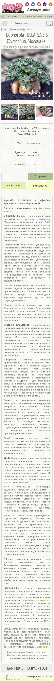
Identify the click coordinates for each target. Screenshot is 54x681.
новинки (38, 16)
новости (49, 16)
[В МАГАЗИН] (19, 11)
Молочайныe (33, 143)
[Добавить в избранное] (13, 185)
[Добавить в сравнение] (40, 185)
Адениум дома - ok (51, 4)
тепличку (45, 600)
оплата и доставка (15, 16)
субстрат (19, 597)
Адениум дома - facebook (45, 4)
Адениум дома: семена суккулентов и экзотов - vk (33, 4)
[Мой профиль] (3, 16)
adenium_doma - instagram (27, 4)
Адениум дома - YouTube (39, 4)
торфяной (9, 597)
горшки (44, 647)
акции (29, 16)
